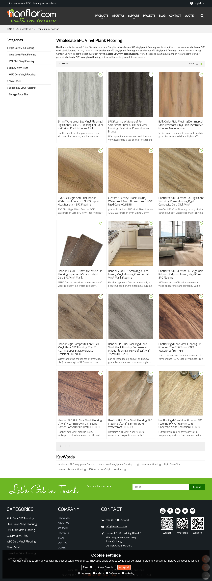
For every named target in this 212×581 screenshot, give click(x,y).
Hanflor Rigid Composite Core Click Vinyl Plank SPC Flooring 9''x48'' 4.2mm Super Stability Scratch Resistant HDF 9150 (78, 349)
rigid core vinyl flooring (148, 464)
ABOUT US (118, 15)
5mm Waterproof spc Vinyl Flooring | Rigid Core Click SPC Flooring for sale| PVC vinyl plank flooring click (80, 125)
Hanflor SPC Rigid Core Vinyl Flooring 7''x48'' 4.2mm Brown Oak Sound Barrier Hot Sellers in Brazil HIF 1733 (80, 424)
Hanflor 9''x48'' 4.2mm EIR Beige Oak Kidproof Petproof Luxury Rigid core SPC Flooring (181, 274)
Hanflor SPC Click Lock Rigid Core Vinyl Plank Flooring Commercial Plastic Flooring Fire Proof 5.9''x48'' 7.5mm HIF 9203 (129, 349)
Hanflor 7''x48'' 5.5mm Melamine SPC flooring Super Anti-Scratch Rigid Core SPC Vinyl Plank (80, 274)
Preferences (114, 573)
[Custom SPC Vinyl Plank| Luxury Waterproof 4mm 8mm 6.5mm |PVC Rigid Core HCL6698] (130, 170)
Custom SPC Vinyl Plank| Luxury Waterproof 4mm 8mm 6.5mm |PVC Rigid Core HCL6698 (130, 201)
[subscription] (197, 487)
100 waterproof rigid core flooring (107, 469)
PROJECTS (149, 15)
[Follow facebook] (170, 511)
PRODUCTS (101, 15)
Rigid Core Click (172, 464)
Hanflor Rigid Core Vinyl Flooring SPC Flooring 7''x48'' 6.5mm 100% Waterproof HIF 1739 (130, 424)
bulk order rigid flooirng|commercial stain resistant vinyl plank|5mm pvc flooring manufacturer (181, 125)
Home (10, 29)
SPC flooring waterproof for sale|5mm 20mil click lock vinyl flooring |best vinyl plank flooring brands (129, 126)
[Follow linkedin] (178, 511)
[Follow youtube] (163, 511)
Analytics (99, 573)
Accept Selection (106, 567)
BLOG (162, 15)
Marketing (129, 573)
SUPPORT (133, 15)
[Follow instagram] (192, 511)
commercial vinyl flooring (72, 469)
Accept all (124, 567)
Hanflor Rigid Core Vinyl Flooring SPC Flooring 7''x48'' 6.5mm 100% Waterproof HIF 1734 (180, 347)
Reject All (87, 567)
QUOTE (189, 15)
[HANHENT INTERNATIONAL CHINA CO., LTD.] (31, 15)
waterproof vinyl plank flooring (115, 464)
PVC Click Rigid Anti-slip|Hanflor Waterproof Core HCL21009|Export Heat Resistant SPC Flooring (78, 201)
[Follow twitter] (185, 511)
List (197, 63)
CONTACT (175, 15)
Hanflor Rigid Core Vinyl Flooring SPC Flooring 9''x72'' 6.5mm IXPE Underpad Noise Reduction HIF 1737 (180, 424)
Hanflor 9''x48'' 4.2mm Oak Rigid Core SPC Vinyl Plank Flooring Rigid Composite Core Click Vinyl (181, 201)
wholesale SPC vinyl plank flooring (76, 464)
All (17, 29)
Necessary (86, 573)
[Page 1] (60, 446)
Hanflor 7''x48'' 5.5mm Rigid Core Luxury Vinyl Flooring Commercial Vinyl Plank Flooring (128, 274)
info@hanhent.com (116, 526)
